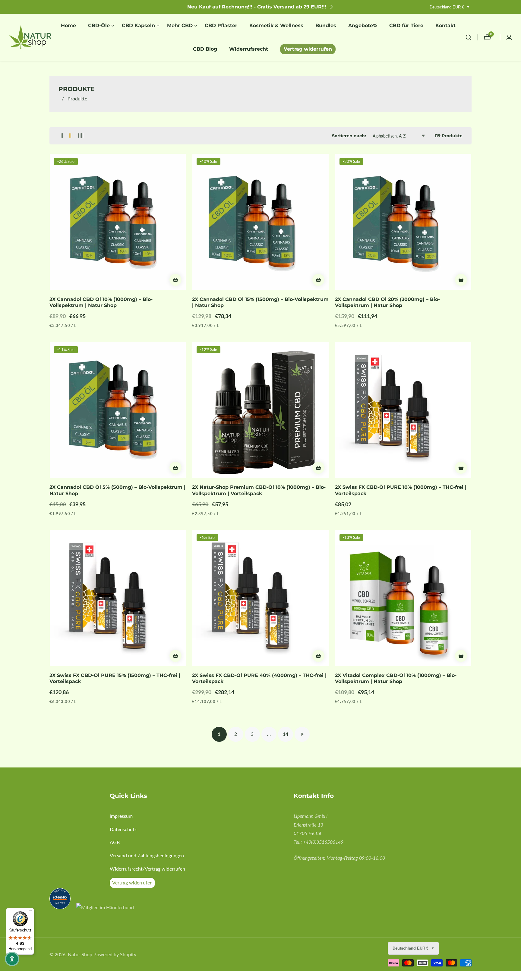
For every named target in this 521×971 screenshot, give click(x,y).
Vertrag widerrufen (308, 49)
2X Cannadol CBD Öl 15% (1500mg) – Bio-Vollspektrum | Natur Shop (260, 302)
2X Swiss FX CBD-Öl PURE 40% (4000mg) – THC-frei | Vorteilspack (259, 678)
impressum (121, 816)
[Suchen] (472, 37)
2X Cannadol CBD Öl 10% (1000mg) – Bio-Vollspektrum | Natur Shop (101, 302)
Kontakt (445, 25)
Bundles (325, 25)
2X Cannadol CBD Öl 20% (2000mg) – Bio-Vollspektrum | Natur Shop (387, 302)
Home (68, 25)
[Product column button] (61, 136)
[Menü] (30, 911)
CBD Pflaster (221, 25)
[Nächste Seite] (302, 734)
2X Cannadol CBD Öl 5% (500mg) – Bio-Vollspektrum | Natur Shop (117, 490)
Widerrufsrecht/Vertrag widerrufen (147, 868)
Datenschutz (123, 829)
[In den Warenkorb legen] (175, 280)
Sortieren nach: (349, 135)
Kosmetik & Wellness (276, 25)
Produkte (77, 98)
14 (285, 734)
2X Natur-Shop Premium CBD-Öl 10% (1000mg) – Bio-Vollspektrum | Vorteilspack (259, 490)
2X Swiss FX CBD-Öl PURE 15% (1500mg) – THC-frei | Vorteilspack (114, 678)
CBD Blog (205, 49)
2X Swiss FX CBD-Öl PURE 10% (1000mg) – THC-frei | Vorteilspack (400, 490)
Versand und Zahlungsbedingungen (147, 855)
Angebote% (362, 25)
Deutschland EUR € (447, 7)
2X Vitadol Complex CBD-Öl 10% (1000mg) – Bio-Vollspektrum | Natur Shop (395, 678)
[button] (99, 25)
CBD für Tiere (406, 25)
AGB (115, 842)
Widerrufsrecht (248, 49)
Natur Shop (80, 954)
